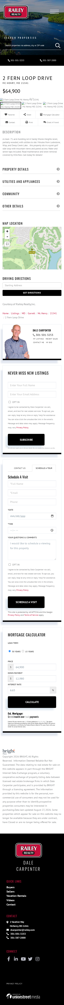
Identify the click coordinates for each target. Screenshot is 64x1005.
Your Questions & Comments (22, 537)
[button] (57, 45)
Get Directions (32, 292)
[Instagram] (37, 959)
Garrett (31, 313)
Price (10, 661)
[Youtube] (23, 959)
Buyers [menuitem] (10, 887)
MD (23, 313)
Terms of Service (31, 615)
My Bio (49, 342)
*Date (10, 509)
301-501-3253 (17, 60)
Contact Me (38, 342)
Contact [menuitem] (11, 904)
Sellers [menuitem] (10, 891)
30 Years (15, 651)
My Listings (38, 339)
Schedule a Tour (44, 468)
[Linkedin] (16, 959)
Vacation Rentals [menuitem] (16, 895)
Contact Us (19, 468)
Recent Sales (52, 339)
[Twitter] (30, 959)
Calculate (32, 702)
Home (6, 313)
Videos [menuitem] (10, 900)
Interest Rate (14, 684)
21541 (53, 313)
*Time (10, 524)
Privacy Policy (22, 427)
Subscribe (26, 439)
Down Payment (15, 673)
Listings (15, 313)
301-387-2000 (18, 937)
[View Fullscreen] (7, 244)
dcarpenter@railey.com (22, 929)
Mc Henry (42, 313)
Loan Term (13, 643)
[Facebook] (8, 959)
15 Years (29, 651)
